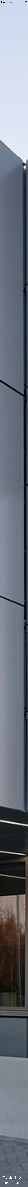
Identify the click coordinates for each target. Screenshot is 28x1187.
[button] (26, 2)
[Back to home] (6, 2)
